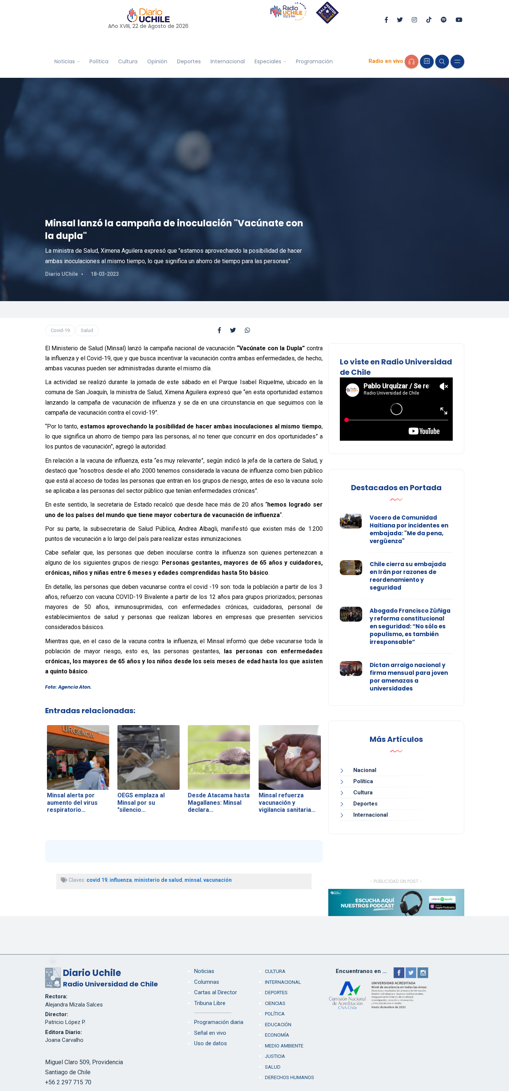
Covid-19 (60, 330)
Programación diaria (218, 1022)
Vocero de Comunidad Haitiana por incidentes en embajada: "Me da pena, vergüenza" (409, 529)
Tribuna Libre (209, 1003)
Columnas (206, 982)
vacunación (217, 880)
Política (98, 61)
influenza (121, 880)
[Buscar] (442, 61)
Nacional (364, 770)
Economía (277, 1035)
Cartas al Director (215, 992)
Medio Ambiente (284, 1046)
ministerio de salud (158, 880)
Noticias (64, 61)
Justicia (275, 1056)
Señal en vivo (210, 1033)
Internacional (228, 61)
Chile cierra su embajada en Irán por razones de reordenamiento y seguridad (408, 575)
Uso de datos (210, 1043)
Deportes (189, 61)
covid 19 (96, 880)
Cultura (127, 61)
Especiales (268, 61)
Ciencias (275, 1003)
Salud (87, 330)
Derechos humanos (289, 1077)
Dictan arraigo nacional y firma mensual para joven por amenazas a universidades (409, 676)
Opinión (157, 61)
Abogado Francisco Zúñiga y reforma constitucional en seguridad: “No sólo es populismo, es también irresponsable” (410, 626)
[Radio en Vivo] (411, 61)
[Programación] (427, 61)
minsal (192, 880)
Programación (314, 61)
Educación (278, 1024)
